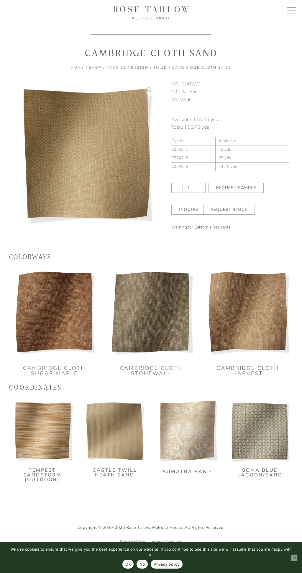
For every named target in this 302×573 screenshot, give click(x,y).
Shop (95, 67)
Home (77, 67)
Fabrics (116, 67)
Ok (128, 564)
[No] (294, 557)
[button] (149, 90)
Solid (160, 67)
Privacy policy (167, 564)
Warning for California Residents (201, 227)
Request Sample (236, 188)
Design (139, 67)
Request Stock (229, 209)
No (142, 564)
